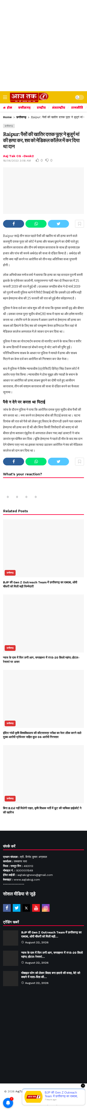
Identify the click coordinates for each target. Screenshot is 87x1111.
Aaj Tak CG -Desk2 (18, 156)
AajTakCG (21, 1091)
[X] (26, 908)
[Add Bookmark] (79, 224)
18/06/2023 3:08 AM (17, 160)
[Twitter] (16, 908)
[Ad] (43, 1032)
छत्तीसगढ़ (9, 126)
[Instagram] (46, 908)
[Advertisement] (43, 45)
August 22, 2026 (37, 942)
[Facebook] (7, 908)
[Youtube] (36, 908)
